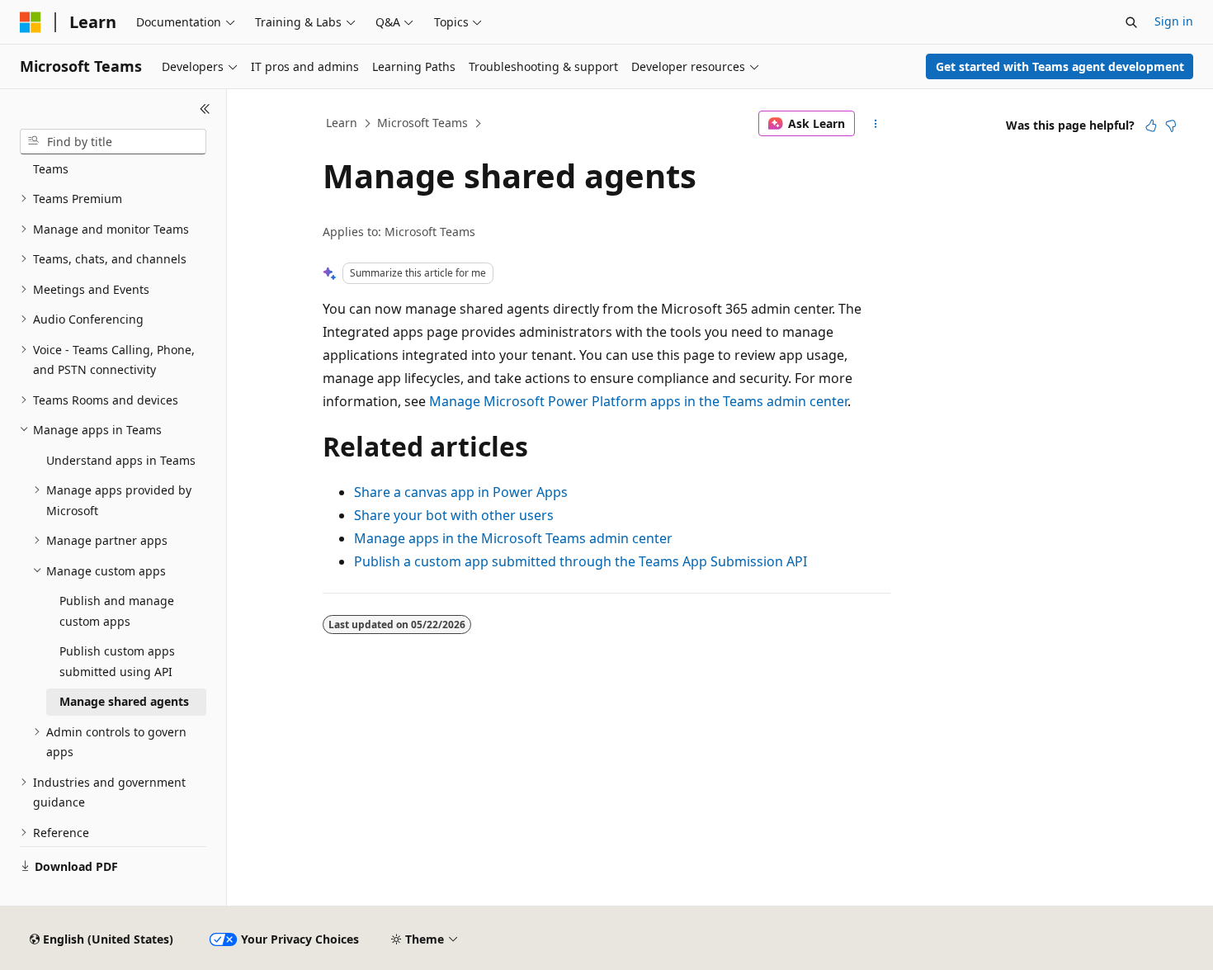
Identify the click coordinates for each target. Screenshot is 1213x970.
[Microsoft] (30, 22)
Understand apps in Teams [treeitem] (121, 460)
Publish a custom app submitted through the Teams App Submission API (580, 561)
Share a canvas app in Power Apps (461, 492)
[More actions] (875, 124)
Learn (341, 122)
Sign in (1173, 21)
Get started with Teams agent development (1060, 66)
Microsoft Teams (422, 122)
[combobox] (113, 142)
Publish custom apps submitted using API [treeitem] (117, 661)
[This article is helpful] (1151, 125)
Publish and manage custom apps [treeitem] (116, 611)
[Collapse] (205, 109)
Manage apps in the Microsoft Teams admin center (513, 538)
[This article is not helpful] (1171, 125)
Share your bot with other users (454, 515)
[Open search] (1131, 22)
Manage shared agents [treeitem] (124, 701)
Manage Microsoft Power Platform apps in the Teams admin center (638, 401)
